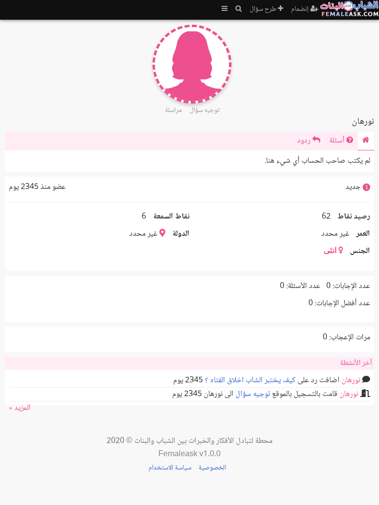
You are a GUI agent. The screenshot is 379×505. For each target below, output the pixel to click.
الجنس (360, 251)
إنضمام (300, 9)
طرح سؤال (264, 9)
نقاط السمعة (171, 216)
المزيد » (20, 408)
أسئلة (337, 140)
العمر (363, 234)
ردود (304, 140)
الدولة (181, 234)
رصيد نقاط (354, 216)
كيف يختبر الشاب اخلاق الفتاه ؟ (250, 380)
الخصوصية (212, 468)
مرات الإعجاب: (349, 337)
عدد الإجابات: (351, 286)
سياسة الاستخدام (170, 468)
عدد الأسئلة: (303, 286)
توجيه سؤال (252, 394)
